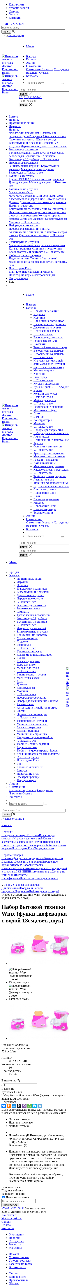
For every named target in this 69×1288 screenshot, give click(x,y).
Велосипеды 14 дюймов (24, 159)
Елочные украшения (29, 271)
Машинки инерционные (47, 248)
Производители (19, 1280)
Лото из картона (55, 198)
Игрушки (15, 126)
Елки (12, 271)
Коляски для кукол (52, 179)
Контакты (7, 1228)
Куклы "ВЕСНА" (20, 179)
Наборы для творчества (23, 225)
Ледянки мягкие (19, 258)
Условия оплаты (19, 1257)
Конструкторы (18, 208)
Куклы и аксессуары (21, 175)
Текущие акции (18, 278)
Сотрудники (45, 790)
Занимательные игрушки (24, 165)
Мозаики (14, 222)
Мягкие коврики (31, 169)
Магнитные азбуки (21, 192)
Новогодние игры (20, 275)
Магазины (15, 1247)
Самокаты (39, 152)
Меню (30, 46)
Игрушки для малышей (23, 162)
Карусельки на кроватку (48, 367)
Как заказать (9, 1215)
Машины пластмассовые (24, 245)
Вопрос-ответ (17, 1276)
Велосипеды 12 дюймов (40, 156)
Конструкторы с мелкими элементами (37, 214)
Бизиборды (16, 172)
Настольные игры (40, 871)
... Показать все (43, 334)
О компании (34, 69)
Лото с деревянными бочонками (36, 195)
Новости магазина (17, 1197)
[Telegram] (40, 1106)
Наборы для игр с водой (44, 891)
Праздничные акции (22, 122)
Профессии (22, 891)
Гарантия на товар (20, 1263)
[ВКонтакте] (3, 1106)
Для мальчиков (10, 888)
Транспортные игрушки (24, 241)
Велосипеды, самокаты (23, 149)
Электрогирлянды (43, 275)
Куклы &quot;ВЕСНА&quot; (51, 387)
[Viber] (24, 1106)
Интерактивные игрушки (31, 868)
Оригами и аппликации (34, 235)
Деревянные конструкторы (50, 218)
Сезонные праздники (22, 139)
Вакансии (32, 72)
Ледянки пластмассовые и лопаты (30, 261)
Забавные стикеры (54, 136)
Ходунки (48, 169)
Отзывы (44, 72)
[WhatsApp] (29, 1106)
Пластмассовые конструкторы (28, 212)
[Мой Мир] (14, 1106)
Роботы (13, 874)
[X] (19, 1106)
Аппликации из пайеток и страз (46, 232)
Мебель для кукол (40, 182)
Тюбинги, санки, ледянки (25, 255)
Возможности (17, 1267)
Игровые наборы (21, 864)
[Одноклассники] (9, 1106)
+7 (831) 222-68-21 (12, 24)
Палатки (25, 878)
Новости (47, 69)
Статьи (13, 1273)
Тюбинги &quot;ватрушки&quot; (37, 750)
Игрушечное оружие (34, 146)
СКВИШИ (22, 871)
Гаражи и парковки (53, 245)
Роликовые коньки (20, 152)
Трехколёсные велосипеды (50, 347)
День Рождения (32, 136)
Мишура (48, 271)
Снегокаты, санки (44, 489)
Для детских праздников (24, 132)
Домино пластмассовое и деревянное (43, 202)
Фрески (13, 235)
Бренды (13, 116)
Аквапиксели (17, 232)
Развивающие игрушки (23, 189)
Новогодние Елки (20, 268)
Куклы (35, 179)
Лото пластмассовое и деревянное (36, 197)
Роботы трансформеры (14, 876)
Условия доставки (20, 1260)
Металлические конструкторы (47, 208)
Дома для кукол (18, 182)
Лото (12, 195)
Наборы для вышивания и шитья (29, 228)
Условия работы (11, 1218)
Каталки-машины (20, 248)
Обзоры (14, 1283)
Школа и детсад (46, 139)
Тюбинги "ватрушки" (43, 258)
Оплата (6, 1224)
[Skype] (34, 1106)
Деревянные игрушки (47, 327)
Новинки (14, 119)
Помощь (14, 1254)
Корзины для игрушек (44, 878)
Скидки (6, 1221)
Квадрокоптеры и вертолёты (27, 251)
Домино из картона (21, 205)
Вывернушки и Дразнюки (25, 142)
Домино (14, 202)
